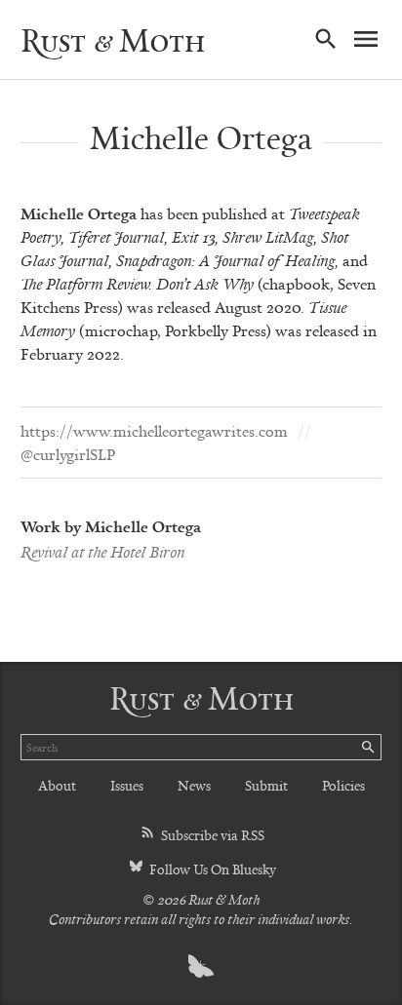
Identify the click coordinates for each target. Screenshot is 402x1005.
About (57, 785)
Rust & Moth (112, 40)
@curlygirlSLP (67, 454)
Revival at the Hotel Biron (102, 551)
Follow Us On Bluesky (211, 869)
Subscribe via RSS (211, 835)
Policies (343, 785)
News (194, 785)
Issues (126, 785)
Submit (266, 785)
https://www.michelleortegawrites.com (154, 431)
